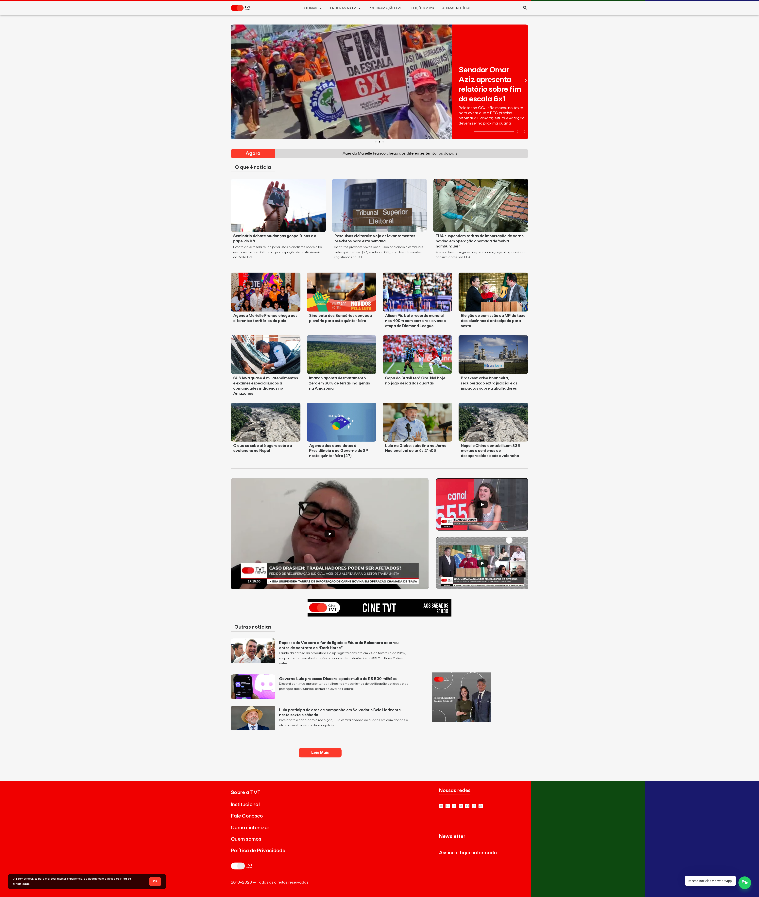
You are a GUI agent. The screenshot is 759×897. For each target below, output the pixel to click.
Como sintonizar (250, 827)
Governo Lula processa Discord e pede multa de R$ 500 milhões (338, 679)
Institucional (245, 804)
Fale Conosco (247, 816)
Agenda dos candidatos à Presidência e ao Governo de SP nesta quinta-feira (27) (338, 451)
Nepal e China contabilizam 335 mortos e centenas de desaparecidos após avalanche (490, 451)
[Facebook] (467, 806)
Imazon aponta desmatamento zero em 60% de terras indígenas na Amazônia (339, 383)
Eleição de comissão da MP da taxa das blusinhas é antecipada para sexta (493, 321)
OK (155, 881)
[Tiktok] (474, 806)
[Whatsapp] (448, 806)
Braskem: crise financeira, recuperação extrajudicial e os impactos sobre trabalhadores (489, 383)
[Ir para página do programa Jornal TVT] (461, 721)
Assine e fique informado (468, 852)
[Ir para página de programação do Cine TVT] (379, 615)
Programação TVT (385, 8)
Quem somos (246, 839)
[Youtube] (441, 806)
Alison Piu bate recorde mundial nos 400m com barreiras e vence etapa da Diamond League (415, 321)
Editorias (309, 8)
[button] (525, 7)
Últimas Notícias (457, 8)
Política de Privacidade (258, 850)
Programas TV (343, 8)
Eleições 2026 (422, 8)
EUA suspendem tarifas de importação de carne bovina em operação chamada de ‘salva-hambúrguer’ (480, 241)
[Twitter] (461, 806)
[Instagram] (454, 806)
